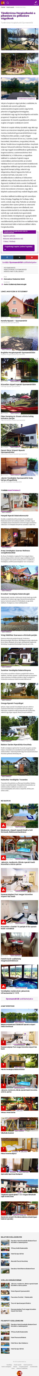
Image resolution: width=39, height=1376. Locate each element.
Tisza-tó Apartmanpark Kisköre (21, 1303)
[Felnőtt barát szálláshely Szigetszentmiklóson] (19, 944)
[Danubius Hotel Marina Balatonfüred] (5, 1270)
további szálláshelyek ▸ (19, 262)
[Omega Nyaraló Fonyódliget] (19, 691)
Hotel (13, 1368)
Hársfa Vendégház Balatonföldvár (13, 1069)
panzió (19, 1193)
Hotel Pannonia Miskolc (18, 1337)
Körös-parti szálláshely (14, 271)
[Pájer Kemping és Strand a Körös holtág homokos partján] (19, 402)
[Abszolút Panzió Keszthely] (5, 1263)
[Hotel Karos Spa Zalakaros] (5, 1344)
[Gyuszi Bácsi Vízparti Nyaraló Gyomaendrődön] (19, 436)
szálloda (19, 1110)
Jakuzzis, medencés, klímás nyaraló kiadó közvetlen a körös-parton (18, 863)
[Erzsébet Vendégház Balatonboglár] (19, 577)
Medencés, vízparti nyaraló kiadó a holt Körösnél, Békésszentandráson (17, 831)
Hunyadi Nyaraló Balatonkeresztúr (14, 516)
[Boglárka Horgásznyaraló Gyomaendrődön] (19, 338)
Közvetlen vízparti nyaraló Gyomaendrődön (18, 384)
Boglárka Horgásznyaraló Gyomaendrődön (18, 352)
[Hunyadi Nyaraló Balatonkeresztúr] (19, 502)
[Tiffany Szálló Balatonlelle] (5, 1249)
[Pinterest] (32, 257)
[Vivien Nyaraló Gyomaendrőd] (5, 1292)
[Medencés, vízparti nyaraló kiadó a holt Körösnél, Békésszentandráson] (19, 816)
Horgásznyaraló (23, 1366)
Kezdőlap (9, 1364)
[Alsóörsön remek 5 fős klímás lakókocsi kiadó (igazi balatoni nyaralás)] (19, 1208)
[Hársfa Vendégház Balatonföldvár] (19, 1061)
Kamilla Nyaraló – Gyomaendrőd (14, 321)
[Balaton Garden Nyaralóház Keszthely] (19, 728)
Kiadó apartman (16, 956)
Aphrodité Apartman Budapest (12, 1174)
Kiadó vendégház (6, 1366)
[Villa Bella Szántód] (19, 1124)
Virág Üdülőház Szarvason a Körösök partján (19, 635)
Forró (3, 825)
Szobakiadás (33, 1366)
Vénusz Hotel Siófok (8, 1112)
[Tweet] (19, 257)
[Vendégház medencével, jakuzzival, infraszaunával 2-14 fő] (19, 977)
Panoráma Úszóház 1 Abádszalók (21, 1297)
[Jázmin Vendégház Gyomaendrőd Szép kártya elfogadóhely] (19, 467)
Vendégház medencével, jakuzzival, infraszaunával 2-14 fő (15, 992)
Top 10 (36, 4)
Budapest (15, 1151)
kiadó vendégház (21, 988)
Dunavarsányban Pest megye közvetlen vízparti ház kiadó (17, 895)
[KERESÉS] (8, 3)
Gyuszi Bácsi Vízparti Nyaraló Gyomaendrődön (13, 451)
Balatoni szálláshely (22, 1368)
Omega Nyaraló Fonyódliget (12, 703)
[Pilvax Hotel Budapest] (19, 1145)
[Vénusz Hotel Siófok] (19, 1104)
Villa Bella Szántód (7, 1133)
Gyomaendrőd (10, 268)
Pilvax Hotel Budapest (8, 1153)
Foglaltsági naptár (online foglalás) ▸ (18, 248)
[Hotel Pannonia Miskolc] (5, 1338)
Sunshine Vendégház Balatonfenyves (16, 670)
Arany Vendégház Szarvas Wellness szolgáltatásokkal (15, 552)
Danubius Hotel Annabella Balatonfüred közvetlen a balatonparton (23, 1241)
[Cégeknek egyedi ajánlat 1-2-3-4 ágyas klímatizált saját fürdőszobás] (19, 1186)
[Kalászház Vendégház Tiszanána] (19, 766)
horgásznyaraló (21, 859)
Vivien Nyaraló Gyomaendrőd (20, 1291)
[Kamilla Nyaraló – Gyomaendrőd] (19, 306)
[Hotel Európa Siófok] (5, 1256)
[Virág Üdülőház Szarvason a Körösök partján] (19, 619)
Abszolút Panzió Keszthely (19, 1261)
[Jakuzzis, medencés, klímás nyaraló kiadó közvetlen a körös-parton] (19, 848)
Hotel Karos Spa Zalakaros (19, 1343)
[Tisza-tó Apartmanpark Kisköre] (5, 1304)
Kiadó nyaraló (15, 317)
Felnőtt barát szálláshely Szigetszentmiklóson (11, 960)
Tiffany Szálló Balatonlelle (19, 1248)
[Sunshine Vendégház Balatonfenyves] (19, 657)
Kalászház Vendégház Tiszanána (14, 780)
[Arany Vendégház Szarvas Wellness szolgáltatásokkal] (19, 537)
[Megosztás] (7, 257)
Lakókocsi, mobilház (19, 1215)
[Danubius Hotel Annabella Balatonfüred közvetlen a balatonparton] (5, 1243)
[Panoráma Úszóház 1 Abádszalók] (5, 1298)
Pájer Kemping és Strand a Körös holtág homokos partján (17, 417)
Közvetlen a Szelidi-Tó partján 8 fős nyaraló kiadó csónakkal (18, 928)
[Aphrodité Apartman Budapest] (19, 1165)
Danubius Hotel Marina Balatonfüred (22, 1269)
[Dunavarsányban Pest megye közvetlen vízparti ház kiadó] (19, 880)
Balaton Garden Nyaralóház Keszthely (16, 745)
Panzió (15, 1366)
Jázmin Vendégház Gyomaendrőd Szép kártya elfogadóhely (17, 479)
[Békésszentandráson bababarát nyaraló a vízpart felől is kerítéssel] (19, 1016)
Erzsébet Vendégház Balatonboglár (15, 594)
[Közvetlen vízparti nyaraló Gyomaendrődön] (19, 370)
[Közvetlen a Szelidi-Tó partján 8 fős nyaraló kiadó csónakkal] (19, 912)
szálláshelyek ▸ (19, 999)
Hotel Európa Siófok (17, 1254)
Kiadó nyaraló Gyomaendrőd (16, 269)
